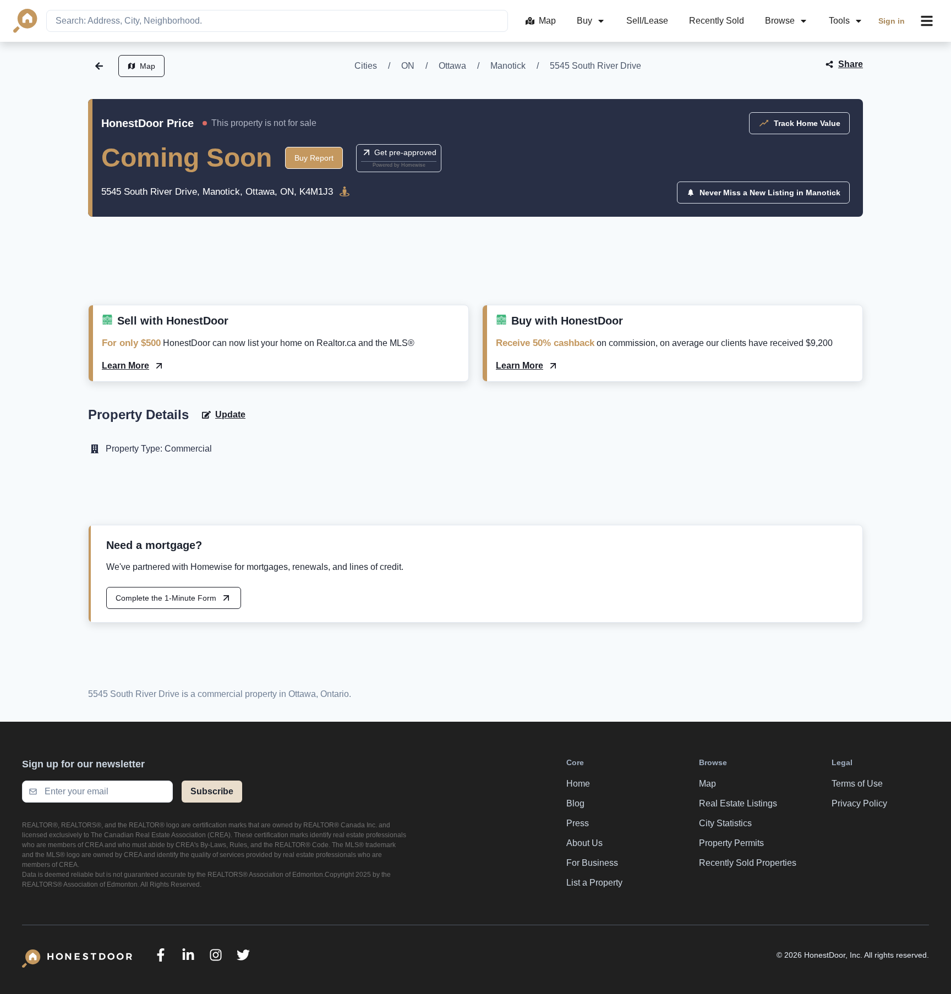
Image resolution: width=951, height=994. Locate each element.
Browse (780, 20)
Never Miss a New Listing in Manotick (769, 192)
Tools (839, 20)
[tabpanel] (475, 274)
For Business (592, 862)
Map (547, 20)
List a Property (594, 882)
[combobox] (277, 21)
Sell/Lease (647, 20)
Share (850, 64)
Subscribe (211, 791)
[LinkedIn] (188, 955)
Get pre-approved (405, 152)
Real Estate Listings (738, 803)
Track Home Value (807, 123)
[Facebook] (161, 955)
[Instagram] (216, 955)
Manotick (508, 65)
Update (230, 414)
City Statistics (725, 823)
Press (577, 823)
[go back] (99, 66)
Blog (575, 803)
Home (578, 783)
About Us (584, 843)
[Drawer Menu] (927, 21)
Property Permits (731, 843)
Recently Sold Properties (747, 862)
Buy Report (314, 157)
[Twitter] (243, 955)
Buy (584, 20)
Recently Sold (716, 20)
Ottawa (452, 65)
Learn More (125, 365)
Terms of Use (857, 783)
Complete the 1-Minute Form (166, 598)
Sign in (891, 21)
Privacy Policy (859, 803)
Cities (365, 65)
